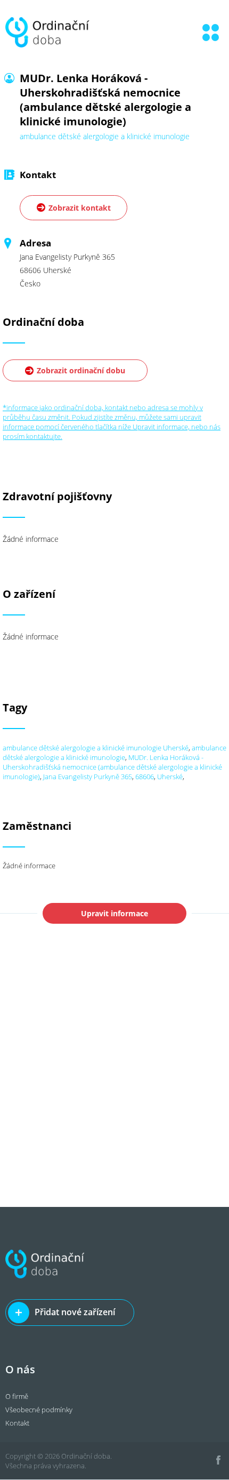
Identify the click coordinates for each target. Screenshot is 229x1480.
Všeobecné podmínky (38, 1409)
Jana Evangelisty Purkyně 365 (87, 776)
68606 (144, 776)
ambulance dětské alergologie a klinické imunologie (114, 752)
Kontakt (17, 1423)
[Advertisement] (114, 1087)
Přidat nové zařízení (75, 1312)
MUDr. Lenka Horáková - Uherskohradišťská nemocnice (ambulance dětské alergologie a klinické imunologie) (112, 767)
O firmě (16, 1396)
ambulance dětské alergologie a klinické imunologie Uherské (96, 748)
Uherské (170, 776)
